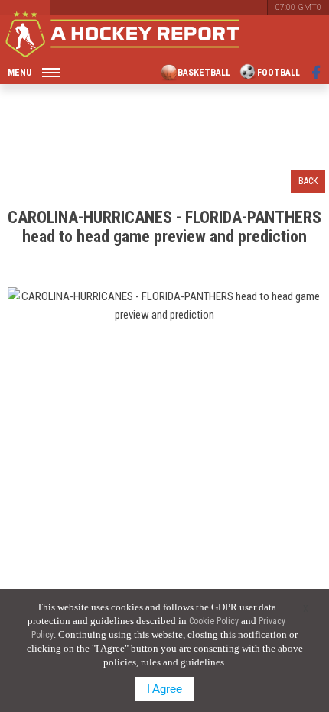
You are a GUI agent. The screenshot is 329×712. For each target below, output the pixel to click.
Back (308, 181)
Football (278, 72)
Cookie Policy (214, 621)
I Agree (164, 688)
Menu (19, 72)
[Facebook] (316, 72)
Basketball (204, 72)
